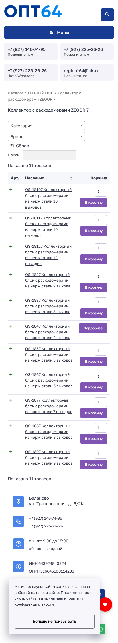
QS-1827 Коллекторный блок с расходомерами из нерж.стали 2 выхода (47, 280)
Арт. (15, 178)
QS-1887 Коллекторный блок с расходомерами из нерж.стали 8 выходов (49, 432)
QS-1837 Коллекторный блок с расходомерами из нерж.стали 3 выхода (47, 306)
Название (34, 178)
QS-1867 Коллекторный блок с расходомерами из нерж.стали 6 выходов (49, 380)
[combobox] (46, 125)
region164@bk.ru (81, 70)
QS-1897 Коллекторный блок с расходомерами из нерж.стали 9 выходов (49, 457)
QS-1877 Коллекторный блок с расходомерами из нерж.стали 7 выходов (48, 406)
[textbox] (46, 125)
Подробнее (93, 328)
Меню (63, 32)
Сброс (22, 145)
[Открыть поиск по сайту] (107, 14)
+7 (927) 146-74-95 (27, 49)
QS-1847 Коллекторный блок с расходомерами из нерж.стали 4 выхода (47, 332)
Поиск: (14, 155)
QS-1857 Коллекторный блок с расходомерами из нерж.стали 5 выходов (49, 354)
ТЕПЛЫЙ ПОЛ (40, 92)
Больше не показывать (54, 621)
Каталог (15, 92)
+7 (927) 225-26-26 (83, 49)
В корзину (94, 202)
